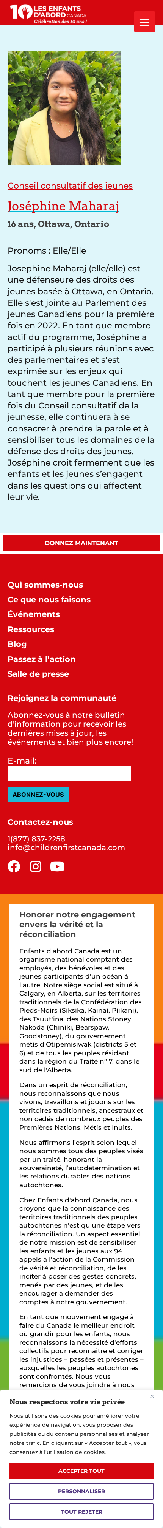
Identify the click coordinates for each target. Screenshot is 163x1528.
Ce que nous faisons (49, 599)
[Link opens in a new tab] (14, 866)
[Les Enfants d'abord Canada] (50, 12)
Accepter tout (81, 1471)
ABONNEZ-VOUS (38, 794)
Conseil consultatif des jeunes (70, 185)
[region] (81, 1459)
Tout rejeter (81, 1511)
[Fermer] (155, 1396)
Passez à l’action (42, 659)
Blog (17, 644)
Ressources (31, 629)
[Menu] (144, 21)
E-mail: (22, 761)
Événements (34, 614)
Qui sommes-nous (45, 584)
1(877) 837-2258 (36, 838)
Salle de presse (38, 674)
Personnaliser (81, 1491)
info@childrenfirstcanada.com (66, 847)
